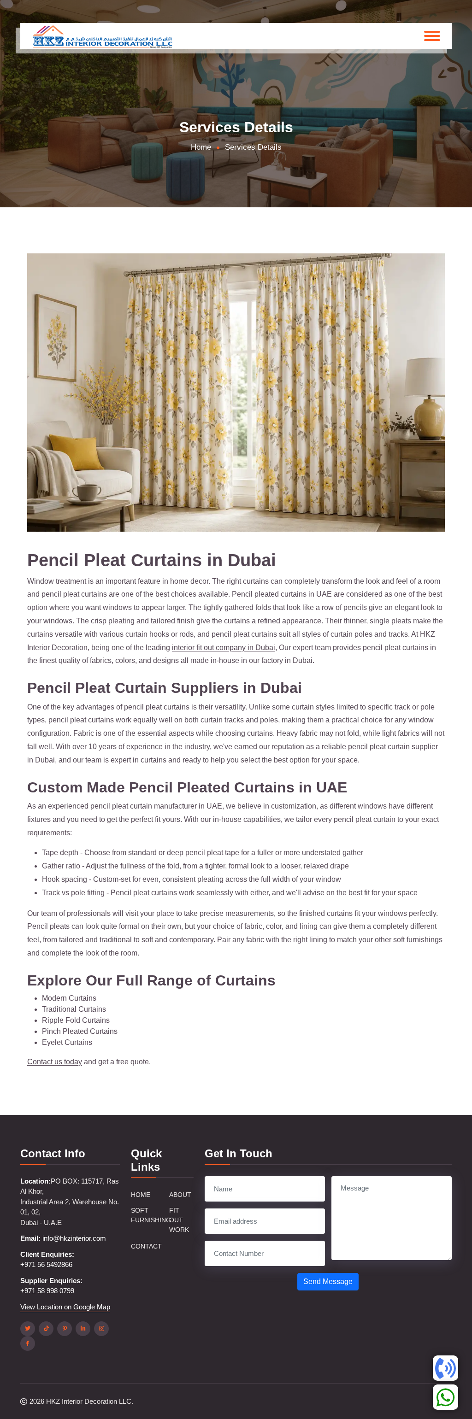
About (180, 1194)
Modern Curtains (69, 998)
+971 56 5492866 (46, 1264)
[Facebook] (27, 1343)
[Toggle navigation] (432, 36)
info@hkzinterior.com (74, 1238)
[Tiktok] (46, 1328)
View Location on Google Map (65, 1307)
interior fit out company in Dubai (223, 647)
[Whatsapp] (445, 1397)
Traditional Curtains (74, 1009)
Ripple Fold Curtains (76, 1020)
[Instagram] (101, 1328)
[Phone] (445, 1368)
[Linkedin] (83, 1328)
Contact (146, 1246)
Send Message (328, 1281)
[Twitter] (27, 1328)
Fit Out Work (179, 1220)
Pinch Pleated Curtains (80, 1031)
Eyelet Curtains (67, 1042)
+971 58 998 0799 (47, 1291)
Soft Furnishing (151, 1215)
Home (140, 1194)
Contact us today (54, 1062)
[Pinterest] (64, 1328)
